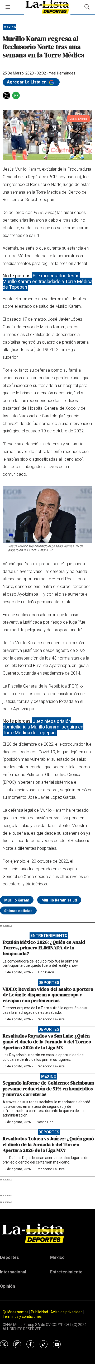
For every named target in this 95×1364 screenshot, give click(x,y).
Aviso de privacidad (66, 1312)
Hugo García (46, 972)
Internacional (13, 1271)
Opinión (7, 1286)
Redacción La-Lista (51, 1019)
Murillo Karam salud (59, 900)
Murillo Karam (16, 900)
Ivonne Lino (45, 1122)
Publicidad (40, 1312)
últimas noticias (18, 911)
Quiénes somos (15, 1312)
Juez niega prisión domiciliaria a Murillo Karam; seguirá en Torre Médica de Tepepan (43, 726)
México (9, 27)
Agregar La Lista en (27, 82)
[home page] (47, 1233)
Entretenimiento (49, 935)
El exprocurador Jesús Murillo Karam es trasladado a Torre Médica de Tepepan (47, 281)
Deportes (49, 982)
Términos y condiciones (22, 1316)
